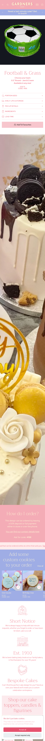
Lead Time (9, 117)
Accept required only (22, 735)
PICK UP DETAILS (11, 106)
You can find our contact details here (22, 531)
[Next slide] (42, 12)
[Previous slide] (2, 12)
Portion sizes (11, 96)
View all (40, 566)
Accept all (22, 730)
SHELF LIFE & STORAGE (14, 101)
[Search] (7, 4)
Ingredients (10, 111)
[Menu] (2, 4)
